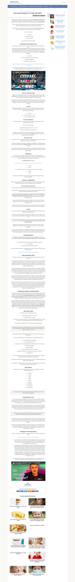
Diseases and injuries (22, 6)
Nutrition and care (14, 6)
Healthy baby (14, 2)
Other (51, 6)
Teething (46, 6)
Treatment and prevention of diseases (35, 6)
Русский (63, 2)
